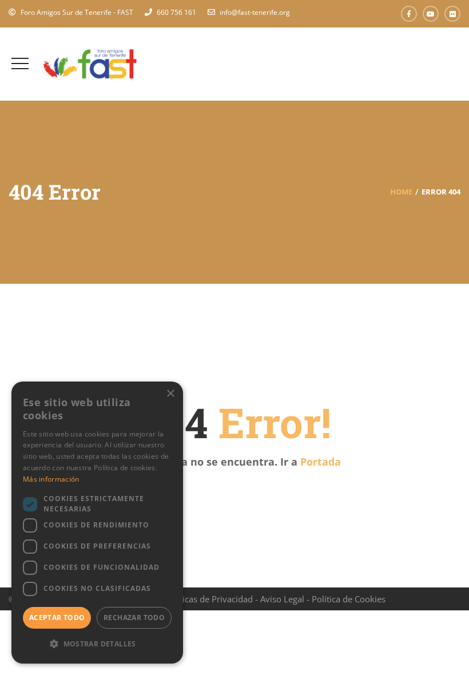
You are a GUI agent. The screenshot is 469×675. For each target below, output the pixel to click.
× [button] (170, 394)
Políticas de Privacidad (209, 599)
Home (401, 191)
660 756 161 (176, 12)
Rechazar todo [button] (134, 617)
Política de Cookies (348, 599)
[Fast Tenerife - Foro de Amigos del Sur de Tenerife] (90, 63)
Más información (51, 479)
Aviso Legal (282, 599)
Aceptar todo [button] (57, 617)
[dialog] (97, 523)
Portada (320, 461)
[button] (97, 644)
